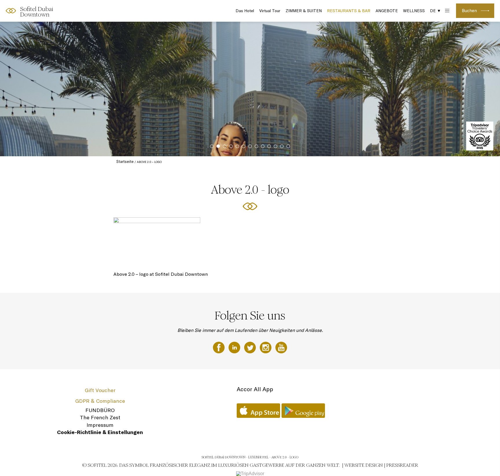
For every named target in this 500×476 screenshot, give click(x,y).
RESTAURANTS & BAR (348, 10)
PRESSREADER (402, 465)
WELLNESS (414, 10)
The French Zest (100, 417)
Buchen (469, 10)
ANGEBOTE (387, 10)
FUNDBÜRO (100, 410)
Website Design (363, 465)
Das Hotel (245, 10)
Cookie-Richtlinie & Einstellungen (100, 432)
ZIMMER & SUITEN (304, 10)
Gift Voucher (100, 390)
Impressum (100, 425)
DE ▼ (435, 10)
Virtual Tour (269, 10)
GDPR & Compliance (100, 401)
